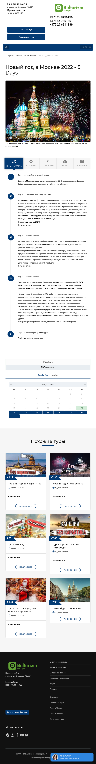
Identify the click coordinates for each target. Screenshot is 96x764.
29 (71, 412)
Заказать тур (26, 30)
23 (82, 408)
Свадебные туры (57, 703)
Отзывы (82, 165)
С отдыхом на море (58, 673)
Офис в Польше (56, 714)
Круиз (52, 684)
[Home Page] (6, 47)
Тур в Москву (16, 544)
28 (59, 412)
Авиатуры (54, 697)
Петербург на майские (66, 608)
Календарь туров (57, 719)
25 (25, 412)
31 (14, 416)
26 (37, 412)
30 (82, 412)
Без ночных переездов (59, 678)
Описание (48, 165)
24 (14, 412)
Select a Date (43, 375)
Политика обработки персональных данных (48, 757)
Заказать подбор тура (17, 712)
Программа (14, 165)
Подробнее (25, 506)
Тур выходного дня (58, 667)
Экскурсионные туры (58, 662)
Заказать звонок (26, 37)
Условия (31, 165)
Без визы (53, 689)
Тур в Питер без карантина (24, 483)
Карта (65, 165)
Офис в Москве (56, 708)
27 (48, 412)
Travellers (54, 375)
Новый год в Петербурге (67, 483)
